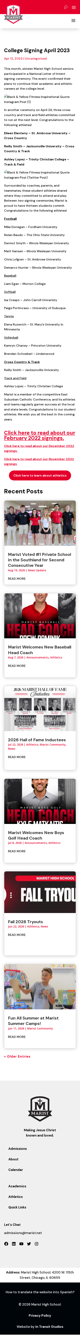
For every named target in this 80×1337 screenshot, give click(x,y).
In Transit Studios (49, 1326)
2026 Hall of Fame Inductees (37, 740)
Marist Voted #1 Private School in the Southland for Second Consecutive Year (39, 560)
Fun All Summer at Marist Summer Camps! (33, 1020)
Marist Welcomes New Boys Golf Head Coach (36, 835)
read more (17, 579)
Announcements (37, 657)
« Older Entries (17, 1056)
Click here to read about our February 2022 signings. (39, 435)
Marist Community (53, 744)
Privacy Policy (40, 1315)
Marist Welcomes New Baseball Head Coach (39, 649)
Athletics (56, 657)
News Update (37, 570)
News (11, 748)
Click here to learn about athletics (40, 475)
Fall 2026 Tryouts (25, 922)
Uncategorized (36, 58)
